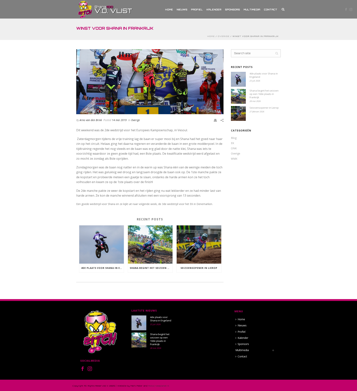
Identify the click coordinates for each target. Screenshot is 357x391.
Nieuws (182, 9)
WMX (234, 158)
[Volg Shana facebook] (82, 368)
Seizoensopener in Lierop (199, 268)
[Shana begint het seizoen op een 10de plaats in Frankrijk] (150, 244)
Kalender (213, 9)
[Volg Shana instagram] (90, 368)
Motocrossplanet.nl (158, 386)
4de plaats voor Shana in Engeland (102, 268)
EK (232, 143)
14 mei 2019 (119, 120)
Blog (234, 138)
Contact (270, 9)
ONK (234, 148)
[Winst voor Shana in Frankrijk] (149, 81)
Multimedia (252, 9)
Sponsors (232, 9)
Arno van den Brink (91, 120)
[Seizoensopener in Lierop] (199, 244)
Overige (223, 36)
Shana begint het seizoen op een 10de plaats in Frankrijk (151, 268)
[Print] (215, 120)
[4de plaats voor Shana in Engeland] (101, 244)
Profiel (197, 9)
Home (169, 9)
